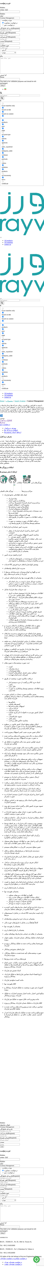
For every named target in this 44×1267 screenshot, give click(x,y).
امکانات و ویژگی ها (11, 430)
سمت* (6, 41)
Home (2, 401)
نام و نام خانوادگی (10, 28)
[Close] (1, 298)
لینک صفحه (4, 10)
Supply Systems (20, 401)
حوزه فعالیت (4, 45)
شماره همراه (8, 1138)
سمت (2, 1142)
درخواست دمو (9, 25)
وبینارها (2, 422)
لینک (1, 16)
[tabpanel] (22, 540)
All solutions (8, 242)
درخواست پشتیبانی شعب (13, 1264)
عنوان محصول (5, 1125)
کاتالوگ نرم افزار (6, 420)
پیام (1, 56)
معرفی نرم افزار (10, 428)
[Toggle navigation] (1, 237)
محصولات (9, 401)
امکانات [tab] (19, 483)
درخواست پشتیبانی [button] (6, 1258)
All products (8, 240)
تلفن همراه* (8, 33)
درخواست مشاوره (10, 23)
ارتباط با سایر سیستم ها (12, 432)
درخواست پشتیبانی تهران (13, 1262)
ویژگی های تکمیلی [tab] (6, 491)
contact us (7, 244)
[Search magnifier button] (2, 98)
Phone (2, 77)
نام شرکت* (7, 37)
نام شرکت (7, 1133)
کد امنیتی (3, 75)
